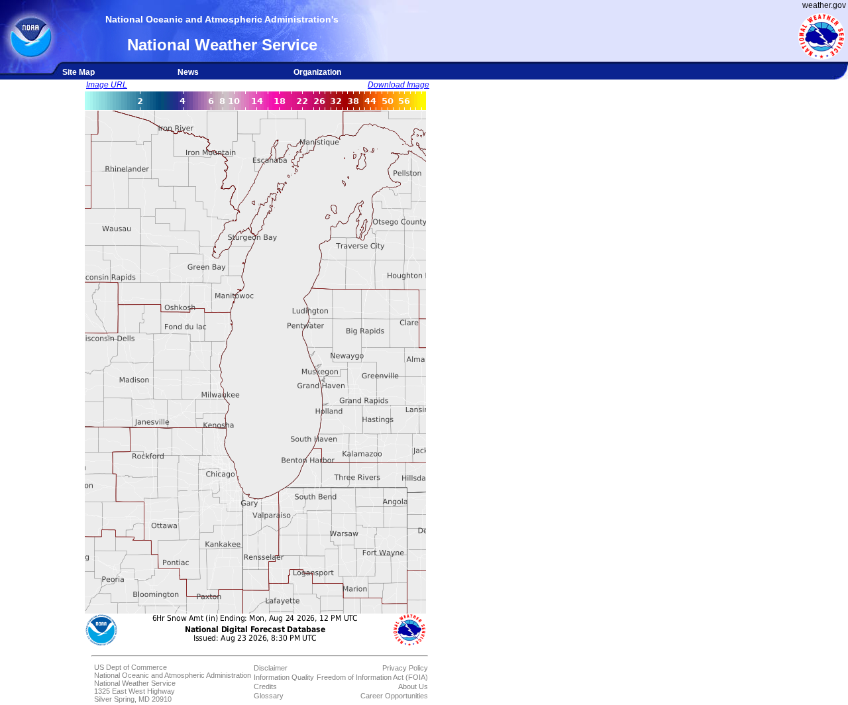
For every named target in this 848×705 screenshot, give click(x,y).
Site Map (78, 72)
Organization (317, 72)
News (188, 72)
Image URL (106, 84)
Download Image (398, 84)
